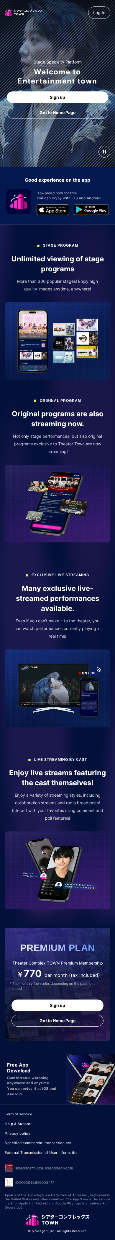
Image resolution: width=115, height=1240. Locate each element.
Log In (99, 12)
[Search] (90, 7)
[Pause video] (104, 152)
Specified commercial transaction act (38, 1143)
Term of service (18, 1114)
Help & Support (18, 1124)
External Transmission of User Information (42, 1152)
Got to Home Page (57, 112)
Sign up (57, 97)
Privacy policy (17, 1133)
